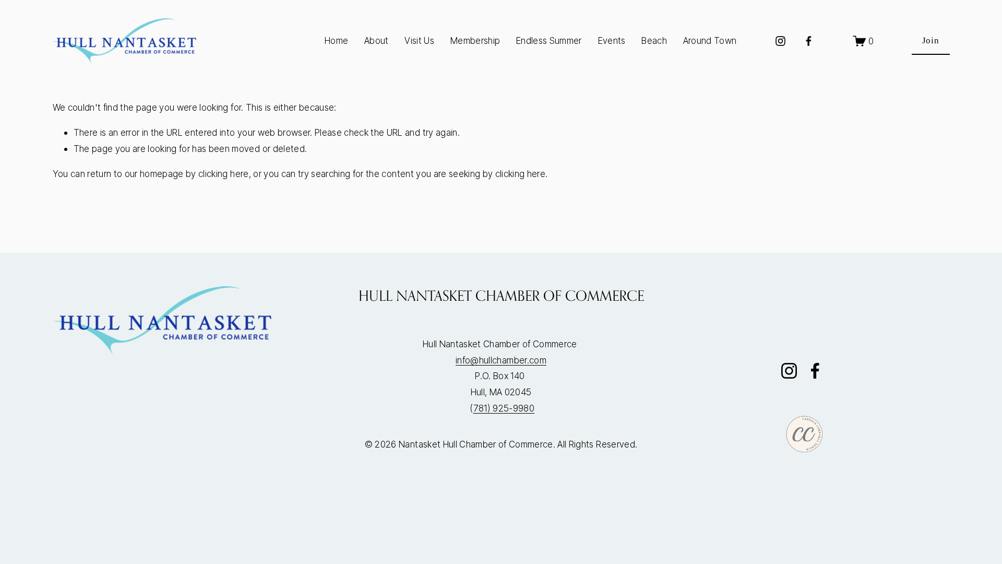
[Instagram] (780, 41)
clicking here (223, 173)
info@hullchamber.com (501, 360)
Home (336, 40)
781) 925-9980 (503, 408)
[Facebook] (809, 41)
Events (612, 40)
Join (930, 40)
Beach (654, 40)
